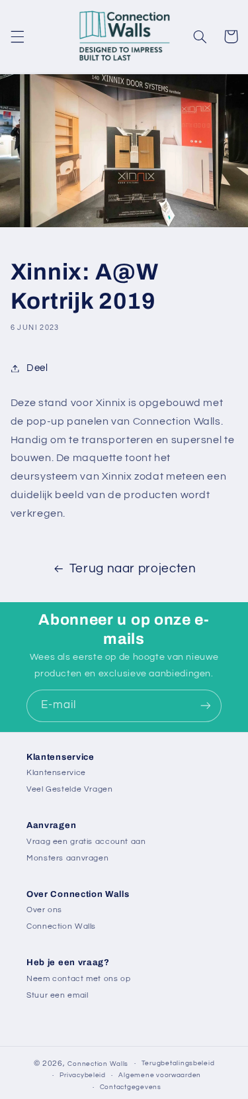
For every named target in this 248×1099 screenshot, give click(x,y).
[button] (17, 36)
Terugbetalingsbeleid (178, 1063)
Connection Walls (61, 926)
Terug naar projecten (132, 568)
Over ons (44, 910)
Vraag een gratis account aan (86, 841)
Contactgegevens (130, 1087)
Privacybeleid (83, 1075)
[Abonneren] (205, 706)
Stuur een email (57, 995)
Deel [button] (37, 368)
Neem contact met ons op (78, 978)
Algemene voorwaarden (159, 1075)
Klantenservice (56, 772)
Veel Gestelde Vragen (69, 789)
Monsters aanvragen (67, 858)
